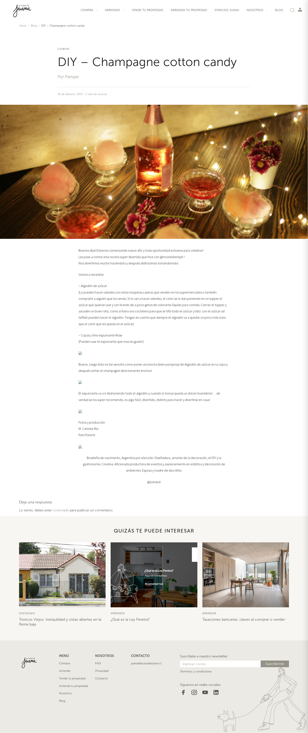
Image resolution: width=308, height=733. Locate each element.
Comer (63, 48)
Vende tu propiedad (147, 10)
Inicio (22, 25)
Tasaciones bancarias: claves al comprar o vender (243, 619)
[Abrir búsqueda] (292, 10)
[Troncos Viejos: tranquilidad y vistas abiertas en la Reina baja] (62, 574)
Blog (279, 10)
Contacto (101, 678)
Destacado (27, 613)
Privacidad (102, 671)
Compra (64, 663)
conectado (61, 510)
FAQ (98, 663)
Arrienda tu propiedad (189, 10)
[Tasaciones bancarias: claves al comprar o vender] (245, 574)
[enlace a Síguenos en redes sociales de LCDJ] (183, 692)
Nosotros (65, 693)
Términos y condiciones (196, 671)
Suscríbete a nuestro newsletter (204, 656)
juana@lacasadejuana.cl (146, 663)
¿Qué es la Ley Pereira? (130, 619)
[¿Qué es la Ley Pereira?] (154, 574)
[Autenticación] (300, 9)
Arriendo (65, 671)
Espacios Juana (227, 10)
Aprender (118, 613)
